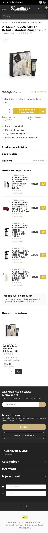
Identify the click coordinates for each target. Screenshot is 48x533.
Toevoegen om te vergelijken (10, 118)
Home (4, 22)
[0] (44, 8)
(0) (31, 33)
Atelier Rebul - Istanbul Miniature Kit (27, 22)
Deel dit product (37, 117)
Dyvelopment (25, 528)
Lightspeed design (35, 525)
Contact (24, 427)
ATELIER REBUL (8, 33)
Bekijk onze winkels (24, 435)
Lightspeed (21, 525)
